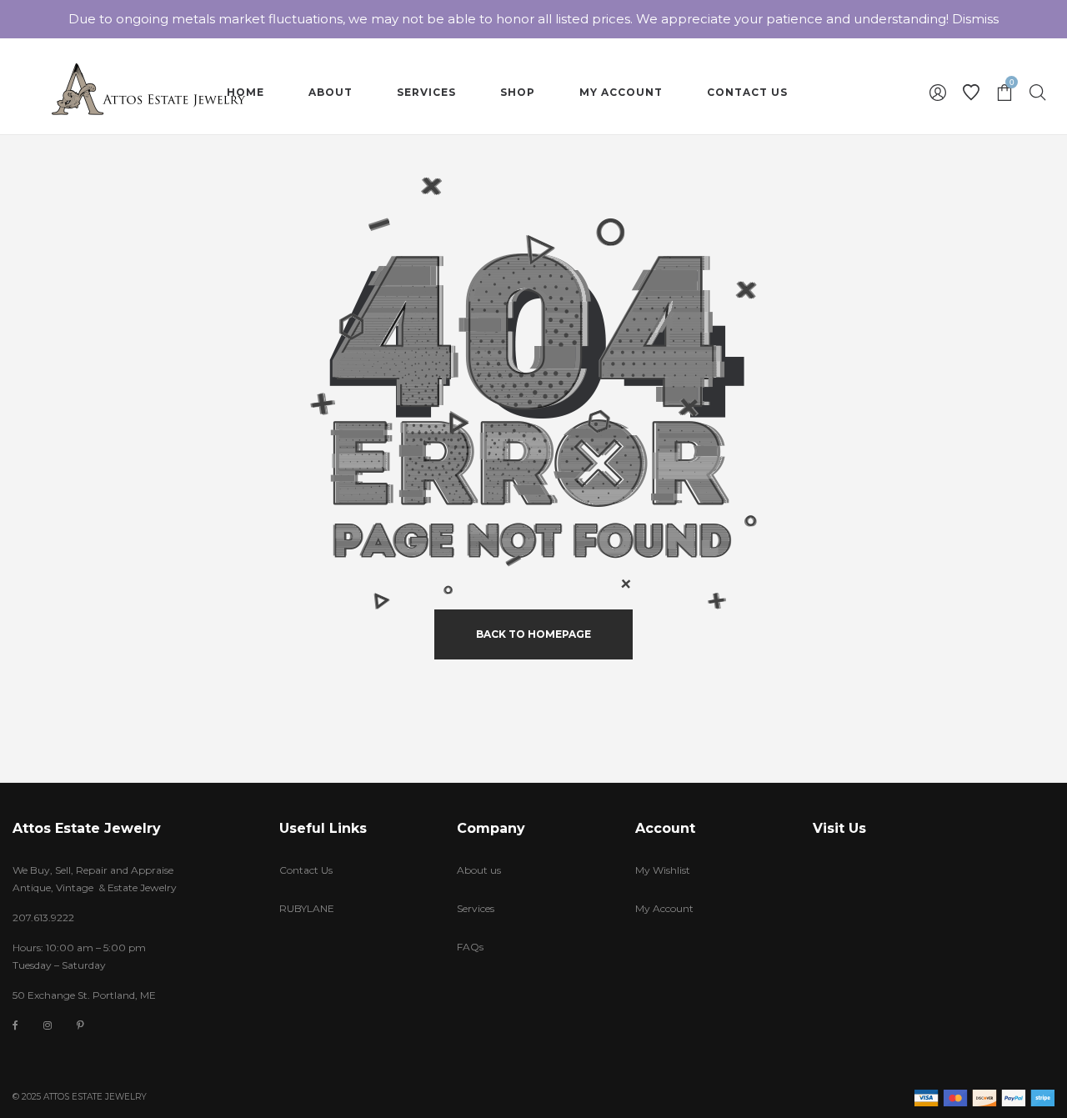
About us (479, 870)
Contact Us (306, 870)
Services (475, 908)
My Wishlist (662, 870)
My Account (664, 908)
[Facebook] (15, 1026)
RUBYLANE (306, 908)
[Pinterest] (80, 1025)
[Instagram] (47, 1025)
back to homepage (533, 634)
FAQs (470, 946)
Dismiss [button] (975, 19)
